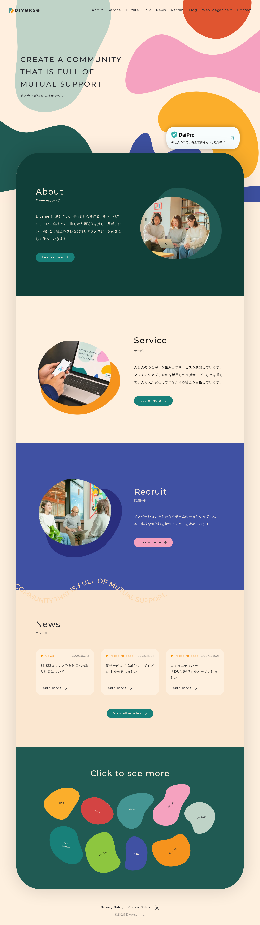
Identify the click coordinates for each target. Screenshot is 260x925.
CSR (147, 10)
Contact (244, 10)
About (97, 10)
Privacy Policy (112, 907)
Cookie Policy (139, 907)
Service (114, 10)
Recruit (177, 10)
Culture (132, 10)
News (161, 10)
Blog (193, 10)
